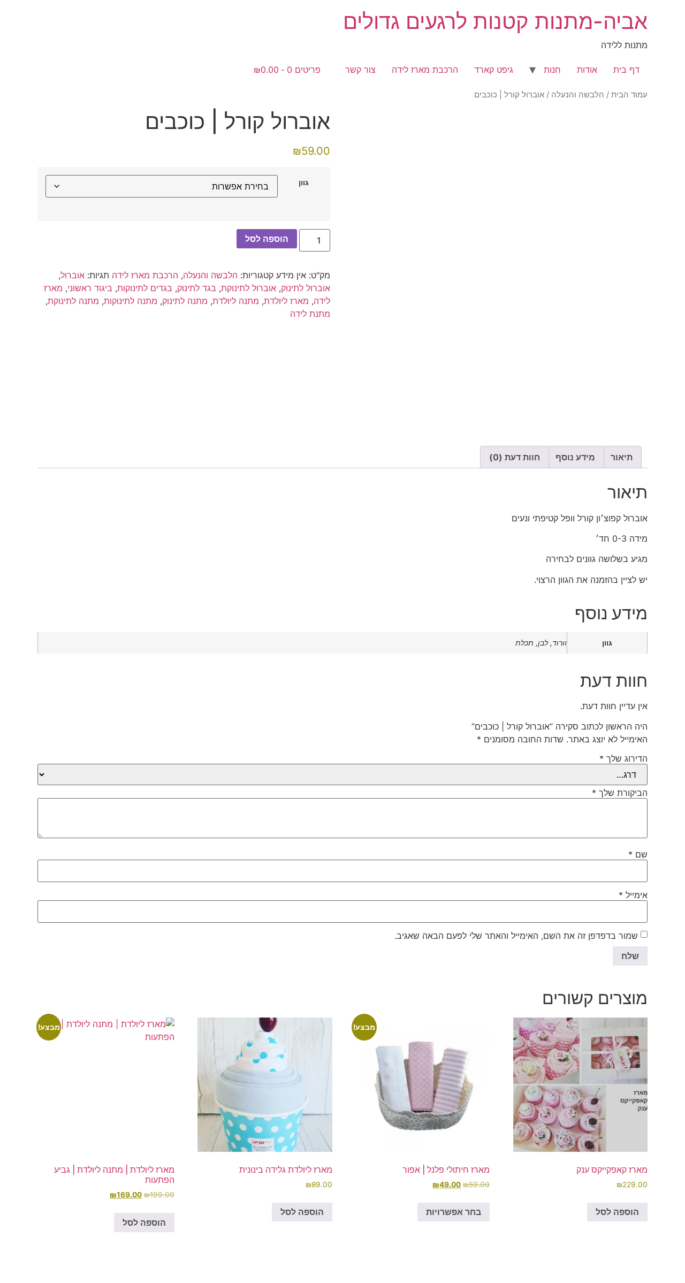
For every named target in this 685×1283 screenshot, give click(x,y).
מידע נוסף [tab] (575, 457)
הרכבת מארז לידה (425, 69)
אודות (587, 69)
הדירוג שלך (623, 758)
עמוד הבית (629, 95)
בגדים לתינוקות (144, 288)
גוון (304, 182)
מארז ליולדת (286, 300)
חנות (552, 69)
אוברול (72, 275)
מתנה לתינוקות (130, 300)
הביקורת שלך (620, 792)
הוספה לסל (266, 238)
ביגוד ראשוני (89, 288)
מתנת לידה (310, 313)
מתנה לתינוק (185, 300)
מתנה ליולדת (235, 300)
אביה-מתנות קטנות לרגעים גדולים (495, 21)
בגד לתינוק (196, 288)
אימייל (633, 895)
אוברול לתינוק (305, 288)
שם (638, 854)
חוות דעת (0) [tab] (514, 457)
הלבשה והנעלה (577, 95)
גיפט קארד (493, 69)
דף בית (626, 69)
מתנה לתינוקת (73, 300)
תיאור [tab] (622, 457)
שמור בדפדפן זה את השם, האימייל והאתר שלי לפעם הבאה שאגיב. (516, 935)
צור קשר (360, 69)
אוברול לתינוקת (248, 288)
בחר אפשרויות (453, 1211)
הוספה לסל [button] (617, 1211)
